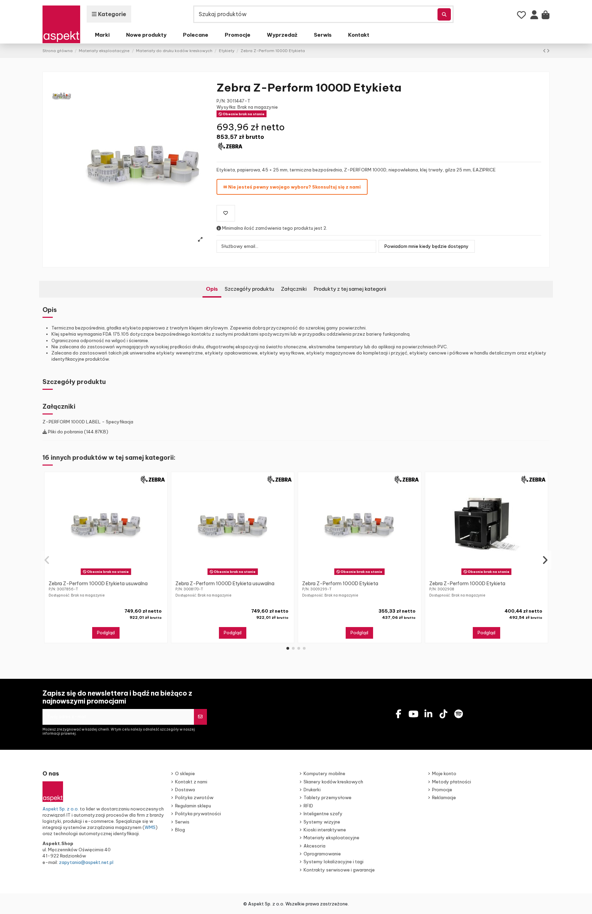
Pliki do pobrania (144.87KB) (77, 431)
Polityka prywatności (198, 813)
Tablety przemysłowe (328, 797)
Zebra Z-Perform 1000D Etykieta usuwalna (98, 583)
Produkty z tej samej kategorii (349, 289)
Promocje (442, 789)
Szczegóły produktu (249, 289)
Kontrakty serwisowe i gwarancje (339, 870)
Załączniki (294, 289)
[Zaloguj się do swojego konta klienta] (534, 16)
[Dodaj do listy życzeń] (226, 213)
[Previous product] (545, 50)
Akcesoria (314, 846)
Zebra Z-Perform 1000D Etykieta (340, 583)
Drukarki (312, 789)
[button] (287, 648)
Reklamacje (444, 797)
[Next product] (548, 50)
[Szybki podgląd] (110, 574)
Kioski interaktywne (325, 829)
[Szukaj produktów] (444, 14)
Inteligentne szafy (323, 813)
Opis (212, 289)
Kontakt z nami (191, 781)
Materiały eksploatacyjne (331, 837)
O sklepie (185, 773)
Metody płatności (451, 781)
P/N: (221, 101)
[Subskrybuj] (200, 717)
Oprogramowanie (322, 853)
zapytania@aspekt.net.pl (86, 862)
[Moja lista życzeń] (521, 15)
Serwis (182, 822)
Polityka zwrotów (194, 797)
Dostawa (185, 789)
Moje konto (444, 773)
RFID (308, 805)
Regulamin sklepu (193, 805)
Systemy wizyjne (322, 822)
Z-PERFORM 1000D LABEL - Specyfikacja (87, 421)
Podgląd (106, 632)
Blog (180, 829)
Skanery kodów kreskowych (333, 781)
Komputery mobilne (324, 773)
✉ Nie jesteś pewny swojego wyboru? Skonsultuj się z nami (292, 187)
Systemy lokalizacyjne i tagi (333, 861)
